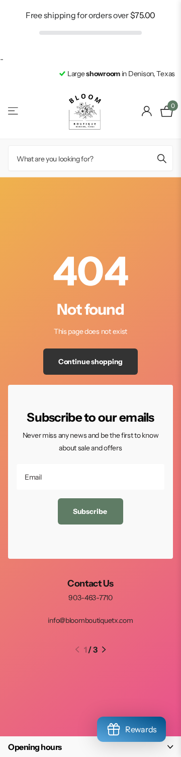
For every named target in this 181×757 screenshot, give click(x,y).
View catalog (14, 111)
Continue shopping (90, 361)
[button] (77, 649)
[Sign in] (147, 111)
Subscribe (91, 511)
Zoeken (162, 158)
